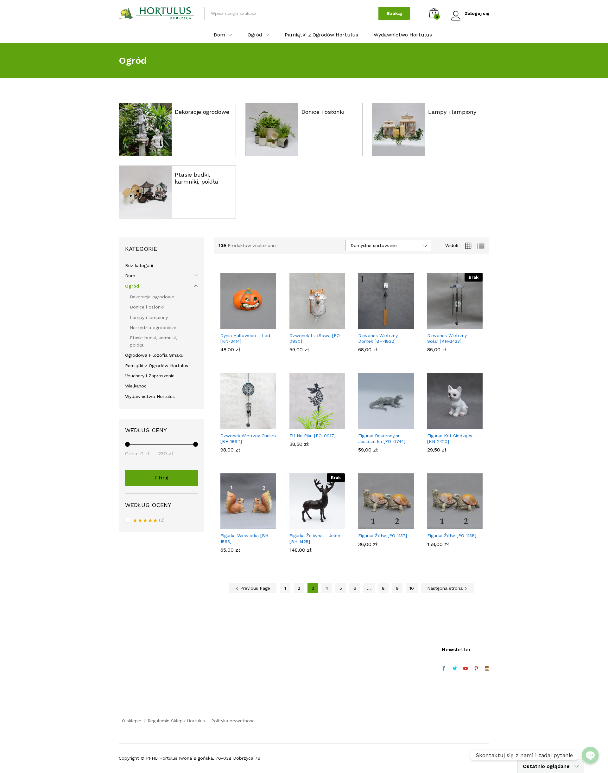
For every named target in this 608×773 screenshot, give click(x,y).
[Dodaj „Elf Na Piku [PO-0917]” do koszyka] (309, 425)
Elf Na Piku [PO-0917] (312, 435)
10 (411, 588)
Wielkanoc (136, 385)
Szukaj (394, 13)
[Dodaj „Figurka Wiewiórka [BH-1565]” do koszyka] (241, 525)
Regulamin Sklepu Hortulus (176, 720)
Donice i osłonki (322, 111)
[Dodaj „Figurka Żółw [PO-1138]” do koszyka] (447, 525)
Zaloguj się (477, 13)
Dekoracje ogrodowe (202, 111)
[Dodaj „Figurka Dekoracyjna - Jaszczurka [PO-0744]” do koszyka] (378, 425)
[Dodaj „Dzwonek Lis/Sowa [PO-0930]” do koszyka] (309, 325)
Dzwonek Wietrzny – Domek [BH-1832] (380, 338)
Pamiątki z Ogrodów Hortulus (321, 34)
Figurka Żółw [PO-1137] (382, 535)
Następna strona (445, 588)
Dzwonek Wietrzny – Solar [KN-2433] (449, 338)
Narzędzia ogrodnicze (153, 327)
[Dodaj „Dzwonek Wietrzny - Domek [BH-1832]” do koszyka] (378, 325)
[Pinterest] (476, 668)
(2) (149, 520)
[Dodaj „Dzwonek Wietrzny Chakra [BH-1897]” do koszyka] (241, 425)
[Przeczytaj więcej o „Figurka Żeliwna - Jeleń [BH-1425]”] (309, 525)
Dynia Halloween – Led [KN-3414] (245, 338)
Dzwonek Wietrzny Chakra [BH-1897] (248, 438)
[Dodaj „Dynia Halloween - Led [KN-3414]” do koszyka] (241, 325)
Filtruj (161, 477)
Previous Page (254, 588)
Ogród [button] (255, 34)
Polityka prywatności (233, 720)
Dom (130, 275)
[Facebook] (444, 668)
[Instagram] (487, 668)
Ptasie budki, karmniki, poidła (196, 178)
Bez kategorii (139, 265)
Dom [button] (219, 34)
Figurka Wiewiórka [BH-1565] (245, 538)
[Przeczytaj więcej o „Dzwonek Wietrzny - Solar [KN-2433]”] (447, 325)
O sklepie (131, 720)
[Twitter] (454, 668)
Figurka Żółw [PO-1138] (451, 535)
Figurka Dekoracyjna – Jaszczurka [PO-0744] (381, 438)
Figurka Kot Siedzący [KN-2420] (449, 438)
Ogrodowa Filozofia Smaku (154, 355)
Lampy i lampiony (452, 111)
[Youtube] (465, 668)
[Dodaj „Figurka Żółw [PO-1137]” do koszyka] (378, 525)
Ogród (132, 286)
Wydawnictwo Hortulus (403, 34)
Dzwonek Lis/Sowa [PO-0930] (315, 338)
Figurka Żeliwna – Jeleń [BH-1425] (314, 538)
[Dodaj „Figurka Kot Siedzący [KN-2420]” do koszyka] (447, 425)
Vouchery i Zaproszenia (149, 375)
